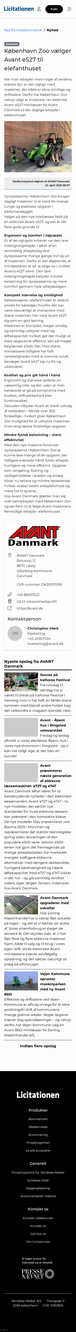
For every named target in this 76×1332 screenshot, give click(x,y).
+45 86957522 (28, 595)
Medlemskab (38, 1127)
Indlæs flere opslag (38, 1046)
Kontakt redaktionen (38, 1218)
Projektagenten (38, 1143)
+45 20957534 (39, 639)
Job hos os (38, 1234)
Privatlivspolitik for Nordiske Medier (38, 1172)
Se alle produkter (38, 1150)
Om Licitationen (38, 1242)
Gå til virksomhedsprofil (37, 602)
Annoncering (38, 1135)
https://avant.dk (30, 608)
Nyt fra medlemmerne (23, 30)
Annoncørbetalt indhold (38, 1196)
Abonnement (38, 1119)
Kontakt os (38, 1226)
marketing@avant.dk (45, 644)
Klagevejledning (38, 1188)
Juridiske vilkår (38, 1180)
